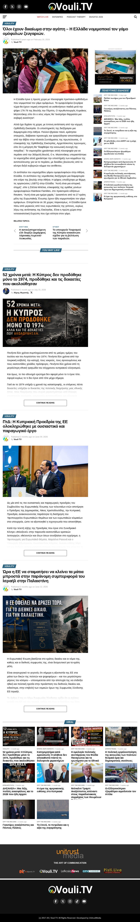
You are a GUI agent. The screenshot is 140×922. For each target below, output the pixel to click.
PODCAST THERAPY (76, 17)
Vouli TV (17, 42)
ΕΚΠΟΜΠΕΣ (57, 17)
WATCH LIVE (42, 17)
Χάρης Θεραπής (21, 293)
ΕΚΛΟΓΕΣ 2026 (96, 17)
